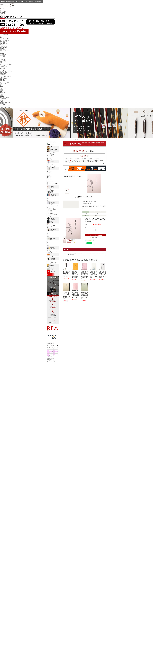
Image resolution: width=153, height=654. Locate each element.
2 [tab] (75, 139)
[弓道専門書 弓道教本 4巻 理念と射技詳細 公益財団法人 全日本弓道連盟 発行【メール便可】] (84, 266)
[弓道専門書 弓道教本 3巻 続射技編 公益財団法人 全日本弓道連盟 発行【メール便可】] (75, 266)
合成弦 (1, 86)
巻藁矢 (1, 62)
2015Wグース (49, 178)
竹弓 (1, 37)
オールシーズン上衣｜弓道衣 (6, 71)
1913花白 (48, 175)
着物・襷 (2, 79)
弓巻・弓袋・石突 (4, 49)
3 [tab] (77, 139)
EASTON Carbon (3, 66)
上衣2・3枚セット (4, 78)
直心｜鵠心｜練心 (50, 157)
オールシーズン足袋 (4, 82)
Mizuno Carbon (3, 67)
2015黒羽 (48, 177)
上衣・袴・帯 (3, 70)
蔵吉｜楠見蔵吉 (50, 155)
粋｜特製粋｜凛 (3, 46)
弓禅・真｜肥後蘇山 (4, 40)
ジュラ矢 (2, 53)
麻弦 (1, 91)
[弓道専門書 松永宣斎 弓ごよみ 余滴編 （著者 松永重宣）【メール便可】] (93, 266)
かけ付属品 (2, 104)
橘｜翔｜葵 (49, 158)
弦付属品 (2, 96)
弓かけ (1, 101)
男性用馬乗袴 (3, 73)
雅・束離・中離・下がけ (5, 102)
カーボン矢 (2, 65)
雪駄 (1, 84)
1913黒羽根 (2, 55)
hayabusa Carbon (50, 192)
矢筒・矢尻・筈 (50, 196)
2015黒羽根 (2, 59)
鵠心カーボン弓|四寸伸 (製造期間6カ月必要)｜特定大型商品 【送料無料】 (66, 274)
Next (151, 123)
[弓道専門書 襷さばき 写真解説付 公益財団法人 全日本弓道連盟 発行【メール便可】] (66, 287)
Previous (1, 123)
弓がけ (1, 100)
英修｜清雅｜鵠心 (4, 43)
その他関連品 (3, 98)
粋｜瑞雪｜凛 (49, 159)
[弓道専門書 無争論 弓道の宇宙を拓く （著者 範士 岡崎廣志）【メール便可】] (102, 266)
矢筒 (48, 198)
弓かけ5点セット (3, 103)
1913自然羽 (2, 56)
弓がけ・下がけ (50, 256)
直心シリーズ (3, 42)
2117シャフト (3, 60)
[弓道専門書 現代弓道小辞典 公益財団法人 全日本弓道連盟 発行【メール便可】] (84, 287)
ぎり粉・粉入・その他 (5, 107)
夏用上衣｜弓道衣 (4, 72)
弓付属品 (2, 48)
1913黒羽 (48, 172)
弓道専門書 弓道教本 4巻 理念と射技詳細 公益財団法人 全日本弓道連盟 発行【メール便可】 (85, 275)
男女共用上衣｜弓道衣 (51, 209)
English (1, 15)
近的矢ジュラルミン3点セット (6, 64)
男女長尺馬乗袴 (50, 213)
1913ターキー (3, 54)
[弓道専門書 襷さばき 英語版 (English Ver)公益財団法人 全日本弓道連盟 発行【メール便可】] (75, 286)
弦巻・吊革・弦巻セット (5, 97)
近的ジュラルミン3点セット (53, 183)
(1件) (93, 240)
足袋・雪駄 (2, 80)
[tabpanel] (76, 123)
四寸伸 (1, 90)
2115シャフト (49, 180)
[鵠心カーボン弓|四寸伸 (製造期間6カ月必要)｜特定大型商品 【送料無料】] (66, 266)
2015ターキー (3, 58)
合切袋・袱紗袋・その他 (5, 106)
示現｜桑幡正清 (3, 41)
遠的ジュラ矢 (3, 61)
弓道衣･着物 (2, 68)
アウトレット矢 (50, 184)
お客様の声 (2, 13)
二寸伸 (1, 89)
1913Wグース (49, 174)
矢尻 (48, 200)
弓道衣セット (3, 77)
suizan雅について (3, 12)
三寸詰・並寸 (3, 88)
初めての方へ (3, 11)
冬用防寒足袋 (3, 83)
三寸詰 (48, 233)
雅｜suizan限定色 (3, 47)
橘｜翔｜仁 (2, 44)
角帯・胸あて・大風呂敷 (5, 76)
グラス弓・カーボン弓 (5, 38)
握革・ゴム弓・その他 (5, 50)
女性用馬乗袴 (3, 74)
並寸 (48, 234)
